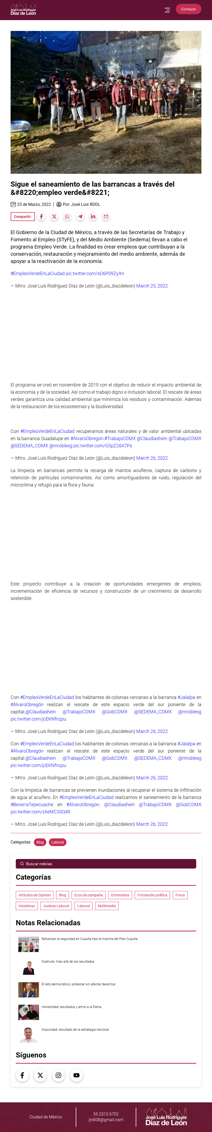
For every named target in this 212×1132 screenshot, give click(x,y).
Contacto (188, 9)
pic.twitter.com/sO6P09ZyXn (95, 273)
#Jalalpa (186, 697)
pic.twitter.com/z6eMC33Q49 (40, 811)
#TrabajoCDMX (120, 438)
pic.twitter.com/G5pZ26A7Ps (102, 445)
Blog (40, 842)
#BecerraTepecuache (32, 804)
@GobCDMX (114, 711)
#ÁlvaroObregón (87, 438)
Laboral (57, 842)
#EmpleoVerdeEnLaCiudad (38, 273)
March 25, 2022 (152, 285)
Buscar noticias (39, 864)
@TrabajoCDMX (185, 438)
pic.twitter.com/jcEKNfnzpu (38, 719)
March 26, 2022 (152, 458)
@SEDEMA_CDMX (29, 445)
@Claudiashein (152, 438)
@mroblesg (60, 445)
